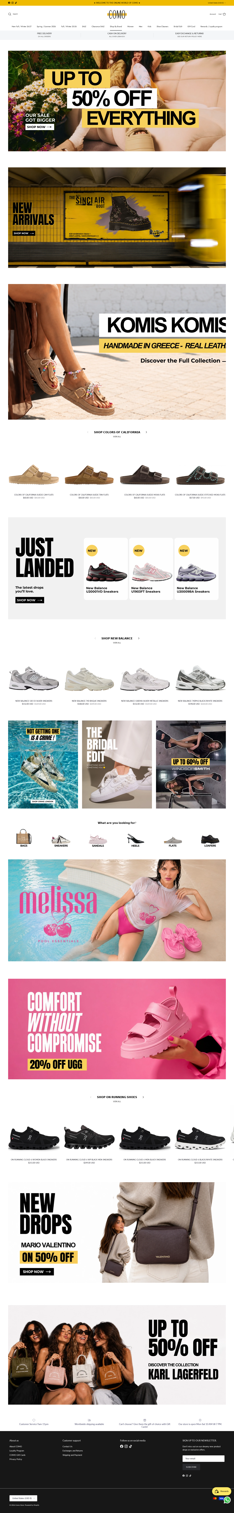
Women (130, 26)
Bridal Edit (178, 26)
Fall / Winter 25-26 (69, 26)
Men (140, 26)
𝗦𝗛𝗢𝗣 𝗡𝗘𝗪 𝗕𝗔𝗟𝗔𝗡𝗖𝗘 (117, 638)
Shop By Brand (116, 26)
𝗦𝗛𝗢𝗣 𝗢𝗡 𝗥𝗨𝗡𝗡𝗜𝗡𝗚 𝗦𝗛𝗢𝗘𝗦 (117, 1097)
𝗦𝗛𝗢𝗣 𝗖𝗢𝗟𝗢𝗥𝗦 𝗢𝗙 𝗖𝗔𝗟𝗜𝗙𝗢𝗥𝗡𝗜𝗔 (117, 432)
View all (117, 436)
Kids (149, 26)
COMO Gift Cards (17, 1455)
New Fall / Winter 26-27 (21, 26)
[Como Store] (117, 14)
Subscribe (191, 1467)
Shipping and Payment (72, 1455)
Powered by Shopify (32, 1505)
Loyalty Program (16, 1450)
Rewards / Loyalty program (211, 26)
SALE (84, 26)
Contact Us (67, 1446)
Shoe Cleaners (162, 26)
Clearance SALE (98, 26)
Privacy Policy (15, 1459)
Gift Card (191, 26)
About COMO (15, 1446)
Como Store (19, 1505)
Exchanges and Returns (73, 1450)
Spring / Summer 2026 (46, 26)
